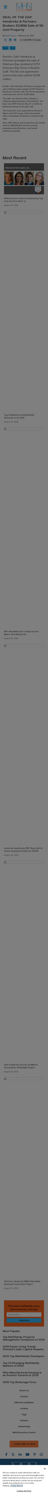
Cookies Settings (24, 1491)
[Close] (45, 1469)
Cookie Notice (17, 1486)
